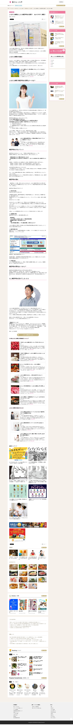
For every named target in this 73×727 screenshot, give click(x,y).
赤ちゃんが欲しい (53, 717)
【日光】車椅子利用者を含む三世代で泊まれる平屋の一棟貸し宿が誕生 (59, 95)
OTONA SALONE (53, 712)
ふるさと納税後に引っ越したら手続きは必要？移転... (23, 558)
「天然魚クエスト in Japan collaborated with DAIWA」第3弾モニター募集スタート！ (23, 638)
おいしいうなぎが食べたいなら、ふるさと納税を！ (30, 364)
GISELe (52, 713)
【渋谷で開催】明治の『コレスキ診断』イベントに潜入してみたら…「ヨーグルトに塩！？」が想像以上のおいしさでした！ (28, 642)
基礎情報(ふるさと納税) (18, 5)
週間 (14, 654)
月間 (16, 654)
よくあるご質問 (16, 713)
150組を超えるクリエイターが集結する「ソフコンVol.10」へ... (59, 91)
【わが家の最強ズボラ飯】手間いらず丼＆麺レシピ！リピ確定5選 (59, 42)
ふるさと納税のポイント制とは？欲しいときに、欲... (42, 558)
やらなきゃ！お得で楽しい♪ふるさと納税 (16, 8)
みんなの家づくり (53, 710)
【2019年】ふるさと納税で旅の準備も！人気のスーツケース (19, 627)
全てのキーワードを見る (61, 5)
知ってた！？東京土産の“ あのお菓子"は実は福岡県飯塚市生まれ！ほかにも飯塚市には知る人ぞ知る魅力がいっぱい (28, 623)
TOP (8, 8)
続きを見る (32, 76)
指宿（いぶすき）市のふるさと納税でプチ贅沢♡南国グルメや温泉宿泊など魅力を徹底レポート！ (25, 622)
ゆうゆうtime (53, 716)
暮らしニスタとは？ (16, 706)
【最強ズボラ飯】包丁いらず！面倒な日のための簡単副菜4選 (59, 34)
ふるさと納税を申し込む (28, 334)
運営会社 (15, 716)
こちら (32, 328)
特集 (51, 706)
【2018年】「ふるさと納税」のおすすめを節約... (13, 558)
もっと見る (44, 547)
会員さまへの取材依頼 (35, 706)
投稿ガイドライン (16, 712)
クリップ (44, 19)
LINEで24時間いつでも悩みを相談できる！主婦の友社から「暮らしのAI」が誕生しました (24, 643)
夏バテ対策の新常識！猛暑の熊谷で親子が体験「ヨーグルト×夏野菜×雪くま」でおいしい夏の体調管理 (26, 637)
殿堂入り (17, 681)
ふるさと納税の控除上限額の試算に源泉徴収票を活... (32, 558)
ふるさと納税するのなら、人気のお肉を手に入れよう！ (31, 375)
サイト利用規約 (16, 709)
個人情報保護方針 (16, 717)
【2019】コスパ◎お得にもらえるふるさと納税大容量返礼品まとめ (20, 626)
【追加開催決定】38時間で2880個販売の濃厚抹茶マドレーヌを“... (59, 87)
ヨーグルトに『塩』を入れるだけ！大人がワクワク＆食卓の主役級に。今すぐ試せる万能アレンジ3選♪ (26, 639)
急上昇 (11, 654)
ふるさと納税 (53, 709)
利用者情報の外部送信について (18, 710)
